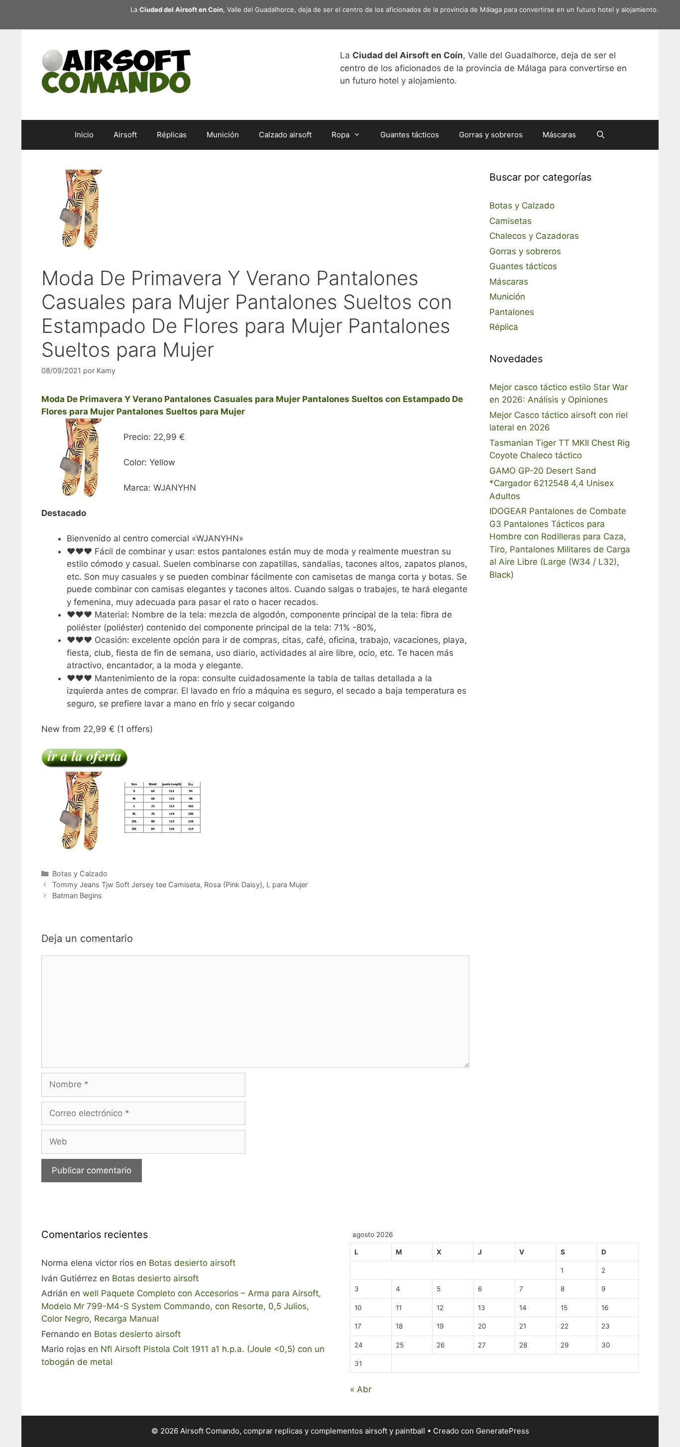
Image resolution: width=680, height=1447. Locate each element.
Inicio (84, 134)
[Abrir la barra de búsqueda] (600, 135)
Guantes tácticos (409, 134)
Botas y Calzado (80, 873)
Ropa (340, 134)
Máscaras (559, 134)
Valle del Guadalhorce (260, 9)
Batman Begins (77, 895)
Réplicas (172, 134)
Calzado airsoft (285, 134)
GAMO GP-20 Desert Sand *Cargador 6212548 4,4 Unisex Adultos (551, 483)
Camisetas (510, 221)
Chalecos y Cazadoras (534, 236)
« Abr (360, 1389)
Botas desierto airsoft (192, 1263)
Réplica (503, 327)
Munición (223, 134)
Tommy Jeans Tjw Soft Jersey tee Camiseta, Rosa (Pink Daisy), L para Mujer (180, 884)
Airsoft (125, 134)
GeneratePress (502, 1431)
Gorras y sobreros (491, 134)
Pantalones (511, 312)
